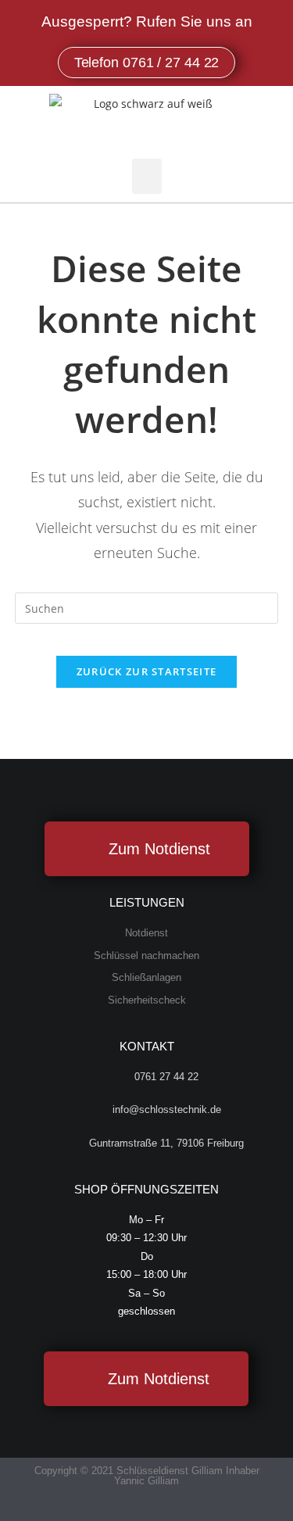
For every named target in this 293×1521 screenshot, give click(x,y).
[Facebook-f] (132, 1507)
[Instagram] (162, 1507)
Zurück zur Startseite (146, 671)
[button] (147, 176)
